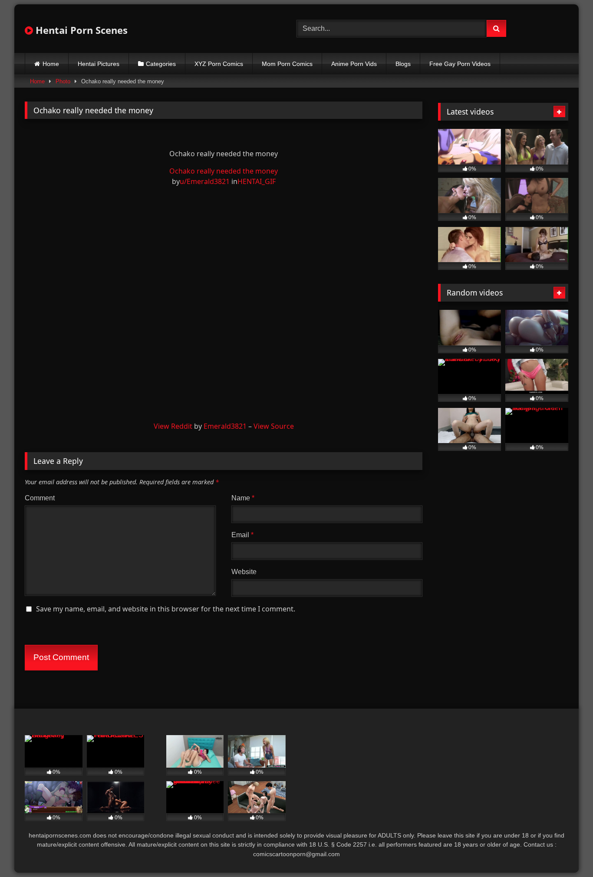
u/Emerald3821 (205, 181)
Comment (40, 498)
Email (242, 535)
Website (244, 571)
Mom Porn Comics (287, 63)
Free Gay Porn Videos (460, 63)
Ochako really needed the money (223, 171)
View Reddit (173, 426)
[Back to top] (566, 851)
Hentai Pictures (98, 63)
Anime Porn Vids (354, 63)
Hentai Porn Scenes (80, 29)
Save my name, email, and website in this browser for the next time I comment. (165, 609)
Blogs (403, 63)
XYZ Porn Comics (218, 63)
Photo (63, 81)
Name (242, 498)
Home (51, 63)
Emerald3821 (225, 426)
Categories (161, 63)
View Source (274, 426)
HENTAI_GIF (256, 181)
